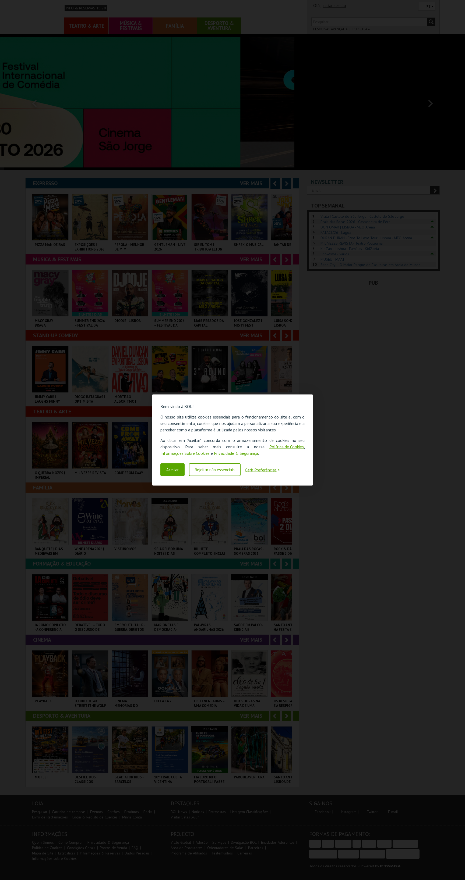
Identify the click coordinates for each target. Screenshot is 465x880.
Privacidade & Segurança (236, 453)
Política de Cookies (286, 446)
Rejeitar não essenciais (215, 469)
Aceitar (172, 469)
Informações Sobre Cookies (185, 453)
